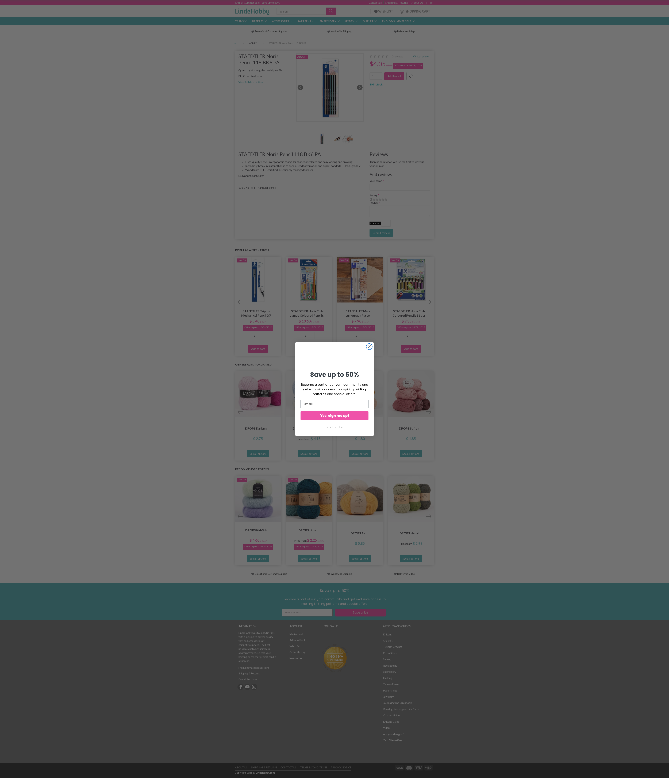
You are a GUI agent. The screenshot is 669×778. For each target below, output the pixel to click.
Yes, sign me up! (334, 415)
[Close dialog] (369, 347)
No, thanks (334, 427)
